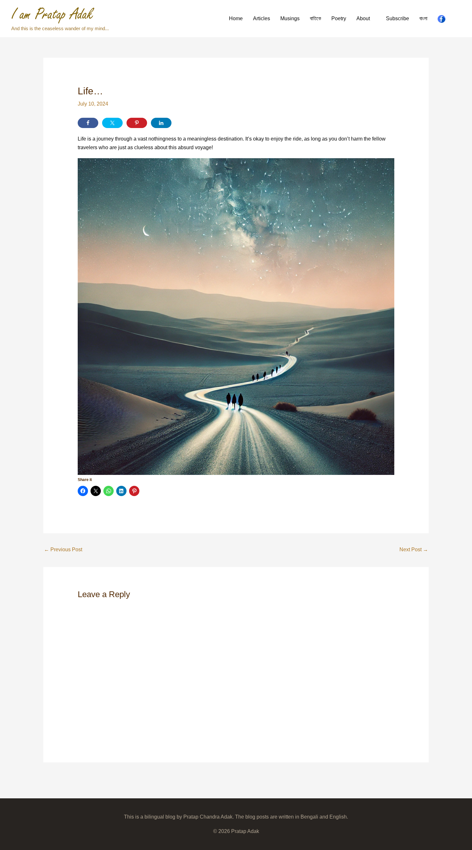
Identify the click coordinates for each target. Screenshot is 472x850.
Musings (290, 18)
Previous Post (63, 549)
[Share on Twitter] (112, 123)
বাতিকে (315, 18)
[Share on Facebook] (88, 123)
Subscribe (397, 18)
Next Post (413, 549)
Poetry (338, 18)
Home (236, 18)
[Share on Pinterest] (137, 123)
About (363, 18)
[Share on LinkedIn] (161, 123)
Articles (261, 18)
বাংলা (423, 18)
